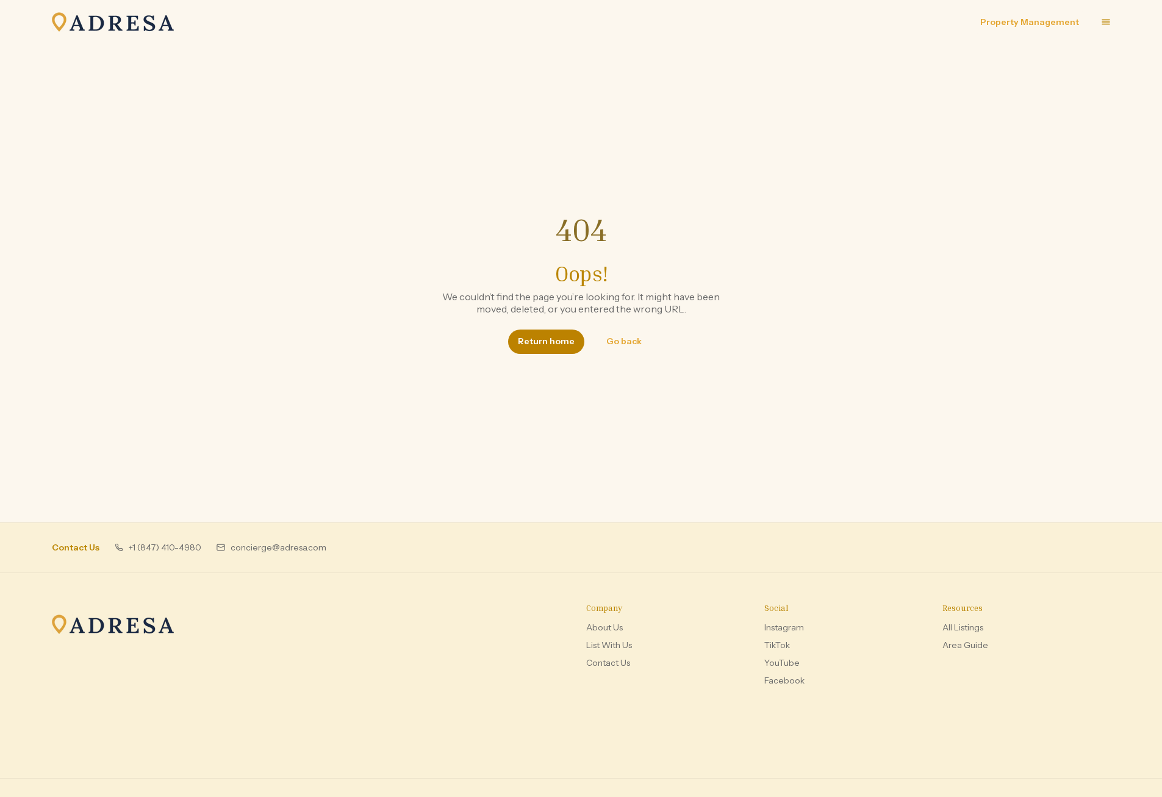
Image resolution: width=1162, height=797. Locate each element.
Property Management (1029, 21)
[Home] (113, 624)
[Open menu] (1106, 22)
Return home (546, 341)
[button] (157, 548)
